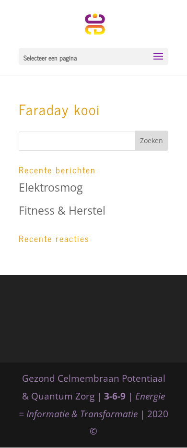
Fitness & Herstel (62, 210)
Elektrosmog (50, 187)
